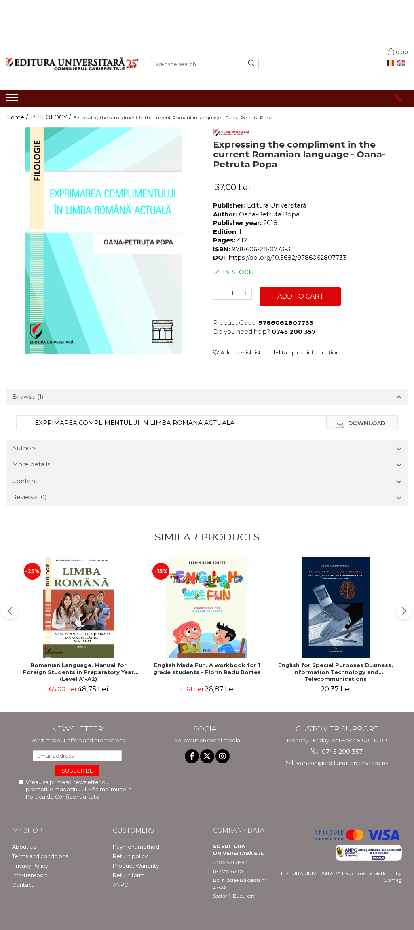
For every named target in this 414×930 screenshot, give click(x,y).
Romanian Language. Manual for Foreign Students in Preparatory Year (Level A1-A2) (78, 672)
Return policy (130, 856)
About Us (24, 846)
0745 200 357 (341, 751)
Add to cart (300, 296)
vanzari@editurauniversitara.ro (341, 763)
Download (365, 423)
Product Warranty (136, 865)
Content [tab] (25, 481)
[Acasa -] (72, 63)
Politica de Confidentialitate (62, 796)
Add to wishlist (240, 352)
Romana (392, 63)
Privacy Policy (30, 865)
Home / (18, 117)
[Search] (251, 63)
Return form (128, 875)
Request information (310, 352)
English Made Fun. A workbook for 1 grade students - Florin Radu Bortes (207, 668)
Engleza (402, 63)
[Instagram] (222, 756)
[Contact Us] (399, 98)
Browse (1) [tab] (28, 396)
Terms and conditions (40, 856)
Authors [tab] (24, 448)
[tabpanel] (103, 240)
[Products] (13, 100)
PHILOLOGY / (51, 117)
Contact (23, 884)
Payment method (136, 846)
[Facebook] (192, 756)
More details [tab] (31, 464)
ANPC (120, 884)
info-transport (30, 875)
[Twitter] (207, 756)
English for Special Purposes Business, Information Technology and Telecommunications (335, 672)
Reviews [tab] (29, 497)
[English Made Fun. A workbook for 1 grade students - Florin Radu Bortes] (207, 607)
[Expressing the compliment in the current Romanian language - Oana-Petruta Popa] (103, 240)
